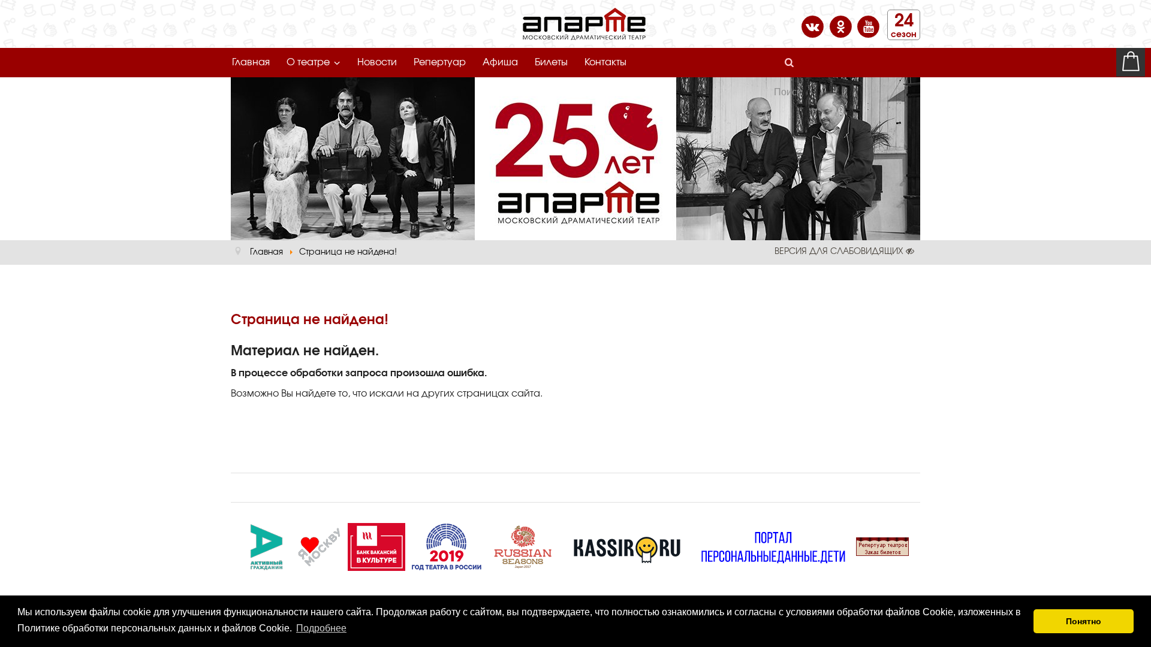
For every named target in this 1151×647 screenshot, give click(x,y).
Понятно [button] (1083, 621)
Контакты (605, 62)
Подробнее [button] (321, 628)
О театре (308, 62)
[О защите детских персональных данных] (773, 545)
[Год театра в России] (446, 545)
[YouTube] (868, 26)
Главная (251, 62)
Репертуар (440, 62)
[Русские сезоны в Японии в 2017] (523, 545)
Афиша (500, 62)
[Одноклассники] (842, 26)
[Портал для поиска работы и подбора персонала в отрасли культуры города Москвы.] (376, 545)
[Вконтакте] (814, 26)
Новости (377, 62)
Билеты (551, 62)
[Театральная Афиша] (882, 545)
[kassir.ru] (627, 545)
